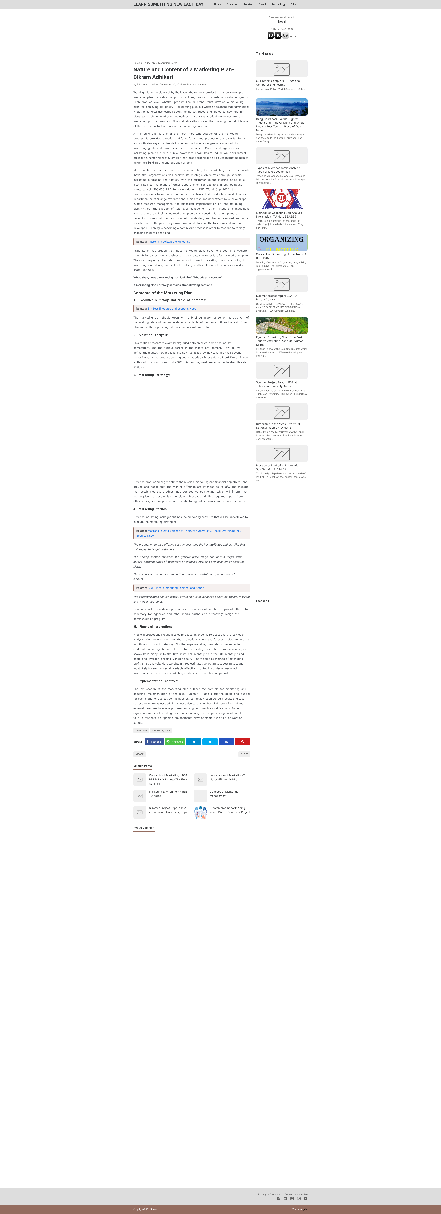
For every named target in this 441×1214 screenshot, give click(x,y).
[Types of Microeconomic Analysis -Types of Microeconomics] (282, 163)
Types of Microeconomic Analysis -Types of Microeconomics (279, 169)
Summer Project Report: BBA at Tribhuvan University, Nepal (168, 810)
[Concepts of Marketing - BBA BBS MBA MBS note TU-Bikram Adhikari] (139, 779)
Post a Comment (196, 84)
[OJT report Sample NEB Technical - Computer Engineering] (282, 76)
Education (232, 4)
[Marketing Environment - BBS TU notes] (139, 796)
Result (262, 4)
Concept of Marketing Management (224, 793)
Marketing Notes (162, 730)
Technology (278, 4)
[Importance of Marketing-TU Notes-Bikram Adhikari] (200, 779)
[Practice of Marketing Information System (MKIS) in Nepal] (282, 461)
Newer (139, 754)
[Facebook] (278, 1199)
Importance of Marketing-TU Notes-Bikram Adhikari (228, 777)
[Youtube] (305, 1199)
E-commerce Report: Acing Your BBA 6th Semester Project (230, 810)
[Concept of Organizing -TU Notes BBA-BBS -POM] (282, 249)
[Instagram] (299, 1199)
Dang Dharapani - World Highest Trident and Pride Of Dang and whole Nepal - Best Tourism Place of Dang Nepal (280, 124)
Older (244, 754)
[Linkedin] (226, 741)
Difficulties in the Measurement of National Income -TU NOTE (278, 425)
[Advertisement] (191, 37)
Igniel (305, 1209)
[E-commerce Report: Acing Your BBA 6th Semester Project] (200, 812)
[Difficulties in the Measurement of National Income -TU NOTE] (282, 419)
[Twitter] (210, 741)
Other (294, 4)
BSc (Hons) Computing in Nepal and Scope (176, 588)
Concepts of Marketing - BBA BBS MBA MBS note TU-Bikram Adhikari (169, 779)
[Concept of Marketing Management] (200, 796)
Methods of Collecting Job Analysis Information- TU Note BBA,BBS (279, 214)
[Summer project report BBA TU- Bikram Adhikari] (282, 291)
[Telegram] (193, 741)
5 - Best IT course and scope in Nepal (172, 308)
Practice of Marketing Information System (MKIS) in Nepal (278, 467)
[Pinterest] (242, 741)
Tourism (248, 4)
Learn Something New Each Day (168, 4)
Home (217, 4)
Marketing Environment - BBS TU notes (168, 793)
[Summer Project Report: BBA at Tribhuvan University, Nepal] (139, 812)
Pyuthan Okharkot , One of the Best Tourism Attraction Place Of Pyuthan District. (279, 341)
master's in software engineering (169, 241)
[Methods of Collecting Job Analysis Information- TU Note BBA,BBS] (282, 208)
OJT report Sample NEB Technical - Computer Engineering (279, 82)
